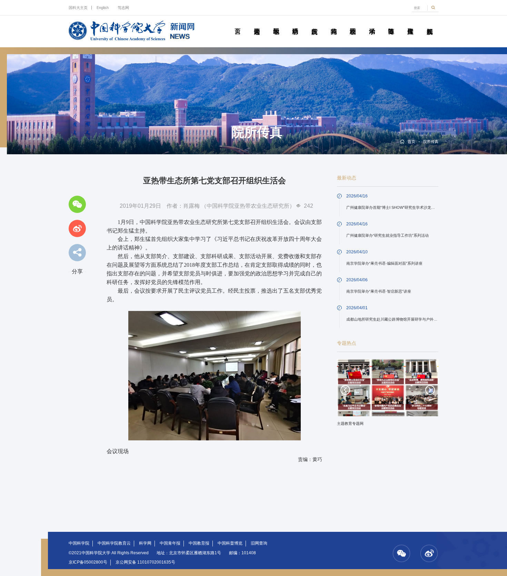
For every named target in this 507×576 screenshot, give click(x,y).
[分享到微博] (77, 228)
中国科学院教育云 (114, 543)
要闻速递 (257, 23)
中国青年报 (170, 543)
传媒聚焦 (410, 23)
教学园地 (276, 23)
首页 (238, 23)
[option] (387, 395)
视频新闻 (429, 23)
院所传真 (315, 23)
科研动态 (295, 23)
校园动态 (353, 23)
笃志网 (123, 8)
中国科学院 (79, 543)
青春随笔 (391, 23)
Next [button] (430, 390)
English (103, 8)
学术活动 (372, 23)
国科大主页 (78, 8)
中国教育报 (199, 543)
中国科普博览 (230, 543)
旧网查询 (259, 543)
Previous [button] (345, 390)
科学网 (145, 543)
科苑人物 (333, 23)
